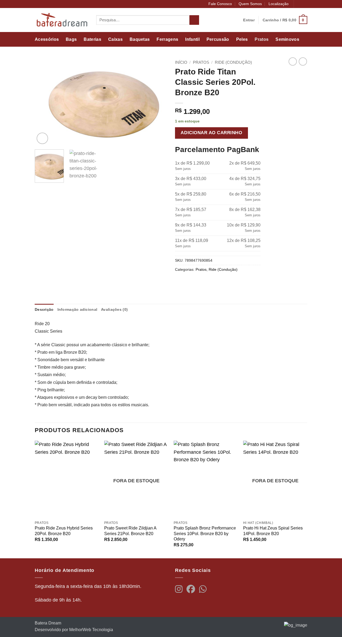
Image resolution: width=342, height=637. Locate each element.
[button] (285, 20)
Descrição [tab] (44, 309)
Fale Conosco (220, 4)
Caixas (115, 39)
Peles (242, 39)
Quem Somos (250, 4)
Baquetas (140, 39)
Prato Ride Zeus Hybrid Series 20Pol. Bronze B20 (64, 531)
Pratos (262, 39)
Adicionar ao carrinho (211, 132)
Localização (279, 4)
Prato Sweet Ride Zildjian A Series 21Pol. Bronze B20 (130, 531)
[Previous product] (303, 61)
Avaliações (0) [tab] (114, 309)
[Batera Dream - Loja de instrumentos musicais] (61, 20)
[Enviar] (194, 20)
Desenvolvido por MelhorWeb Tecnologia (74, 629)
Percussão (218, 39)
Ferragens (167, 39)
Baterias (92, 39)
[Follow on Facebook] (299, 4)
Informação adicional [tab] (77, 309)
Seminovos (287, 39)
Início (181, 62)
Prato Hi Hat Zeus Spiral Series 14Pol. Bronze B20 (273, 531)
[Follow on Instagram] (304, 4)
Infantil (192, 39)
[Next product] (293, 61)
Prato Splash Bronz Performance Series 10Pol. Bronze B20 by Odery (205, 533)
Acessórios (47, 39)
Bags (71, 39)
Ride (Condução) (233, 62)
